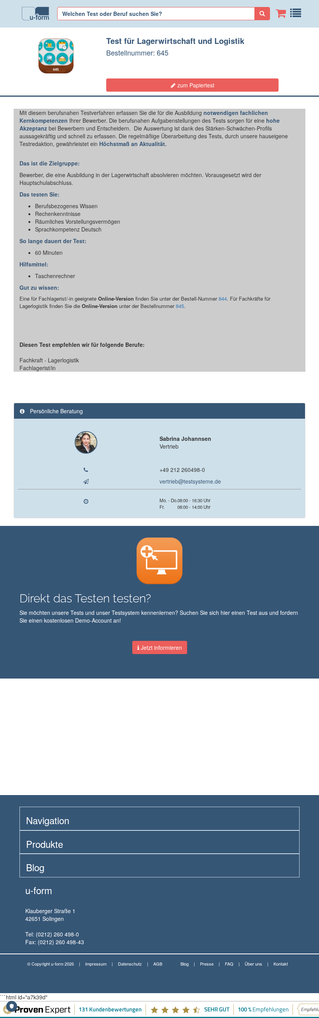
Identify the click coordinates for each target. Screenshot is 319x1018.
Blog (185, 964)
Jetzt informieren (160, 647)
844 (223, 298)
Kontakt (280, 964)
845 (180, 306)
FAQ (229, 964)
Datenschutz (130, 964)
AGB (157, 964)
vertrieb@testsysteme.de (190, 481)
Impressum (96, 964)
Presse (207, 964)
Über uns (253, 964)
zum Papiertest (195, 85)
